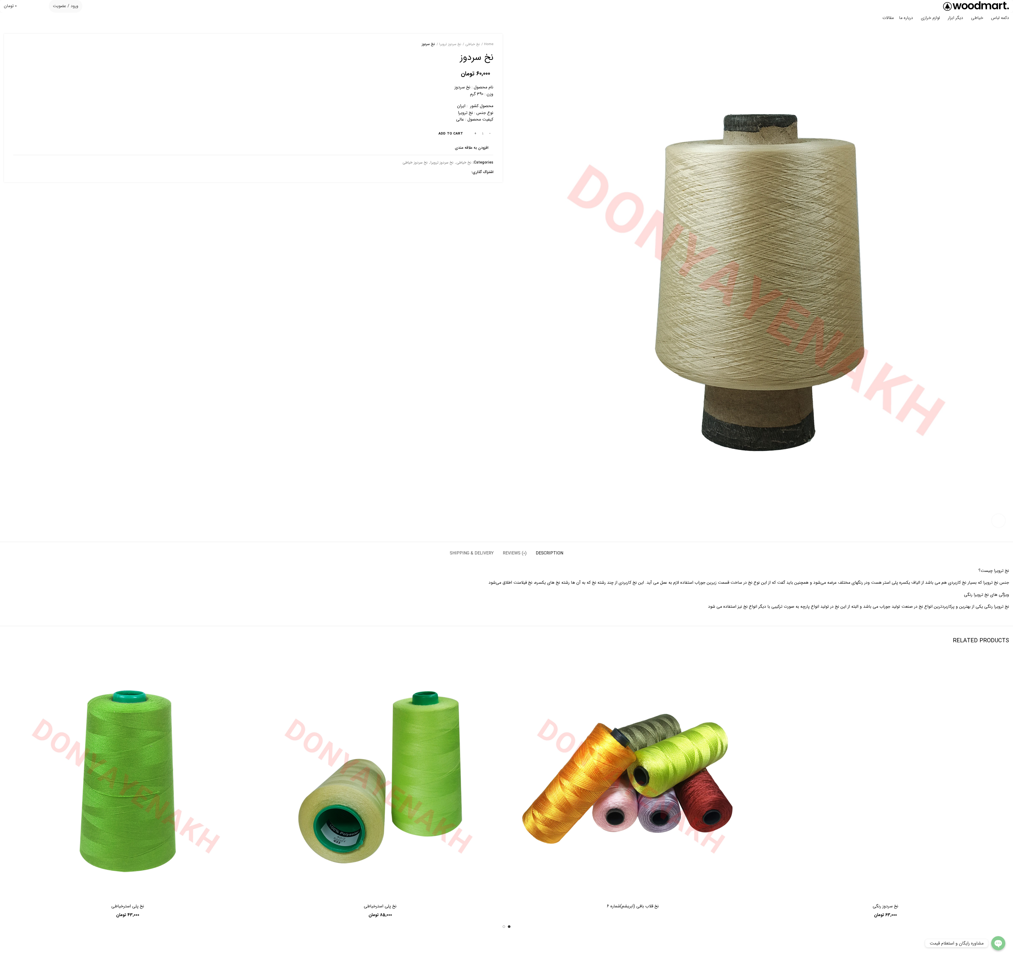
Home (488, 44)
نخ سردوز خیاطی (415, 162)
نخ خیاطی (472, 44)
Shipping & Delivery (472, 553)
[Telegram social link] (442, 172)
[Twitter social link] (460, 172)
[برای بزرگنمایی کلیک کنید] (998, 520)
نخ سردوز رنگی (885, 906)
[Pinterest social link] (454, 172)
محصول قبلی (26, 44)
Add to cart (450, 133)
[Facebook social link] (466, 172)
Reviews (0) (515, 553)
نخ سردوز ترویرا (450, 44)
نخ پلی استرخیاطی (380, 906)
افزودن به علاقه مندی (471, 148)
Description (549, 553)
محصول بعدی (15, 44)
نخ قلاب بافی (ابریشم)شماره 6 (633, 906)
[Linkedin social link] (448, 172)
